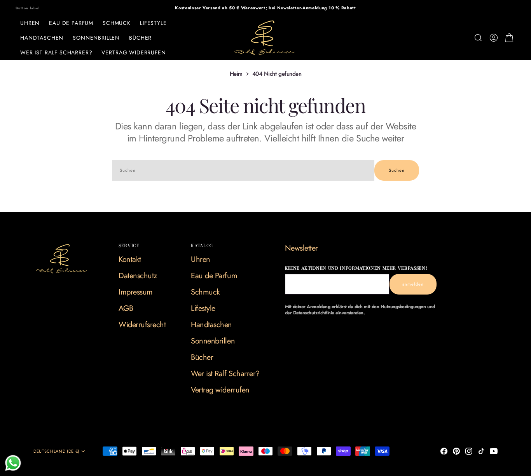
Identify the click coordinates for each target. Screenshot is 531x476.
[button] (493, 37)
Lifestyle (153, 23)
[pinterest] (456, 451)
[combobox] (243, 170)
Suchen (397, 170)
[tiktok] (481, 451)
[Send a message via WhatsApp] (13, 463)
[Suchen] (478, 37)
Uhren (30, 23)
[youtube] (493, 451)
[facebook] (444, 451)
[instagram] (469, 451)
